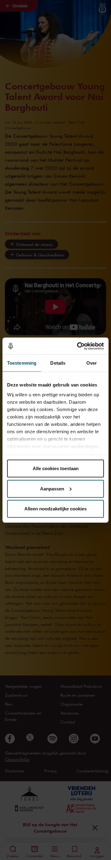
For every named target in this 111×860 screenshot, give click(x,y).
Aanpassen (52, 488)
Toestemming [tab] (21, 363)
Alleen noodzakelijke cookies (55, 508)
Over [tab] (91, 363)
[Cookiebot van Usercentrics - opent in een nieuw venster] (78, 346)
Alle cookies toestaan (56, 468)
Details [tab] (57, 363)
